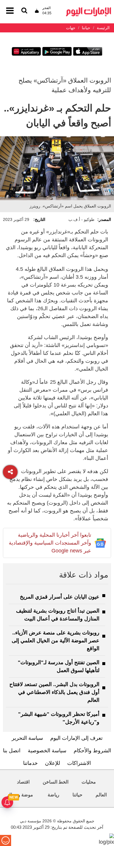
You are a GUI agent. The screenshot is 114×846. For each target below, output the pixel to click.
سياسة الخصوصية (47, 750)
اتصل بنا (11, 750)
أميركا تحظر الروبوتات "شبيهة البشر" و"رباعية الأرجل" (58, 718)
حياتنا (77, 794)
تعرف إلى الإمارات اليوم (76, 738)
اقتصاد (23, 781)
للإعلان (52, 763)
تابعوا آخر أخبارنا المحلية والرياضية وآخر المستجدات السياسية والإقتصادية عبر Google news (50, 543)
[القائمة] (24, 11)
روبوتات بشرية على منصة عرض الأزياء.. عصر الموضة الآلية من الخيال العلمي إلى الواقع (55, 640)
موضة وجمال (20, 794)
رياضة (53, 794)
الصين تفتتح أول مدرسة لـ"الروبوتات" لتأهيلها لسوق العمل (58, 666)
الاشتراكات (79, 763)
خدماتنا (30, 763)
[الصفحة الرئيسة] (88, 9)
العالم (101, 794)
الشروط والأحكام (92, 750)
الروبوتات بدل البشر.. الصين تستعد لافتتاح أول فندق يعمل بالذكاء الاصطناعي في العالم (54, 692)
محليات (89, 781)
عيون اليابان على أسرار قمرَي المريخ (59, 597)
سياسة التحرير (27, 738)
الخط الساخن (55, 781)
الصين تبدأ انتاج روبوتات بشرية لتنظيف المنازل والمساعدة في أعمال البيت (57, 615)
